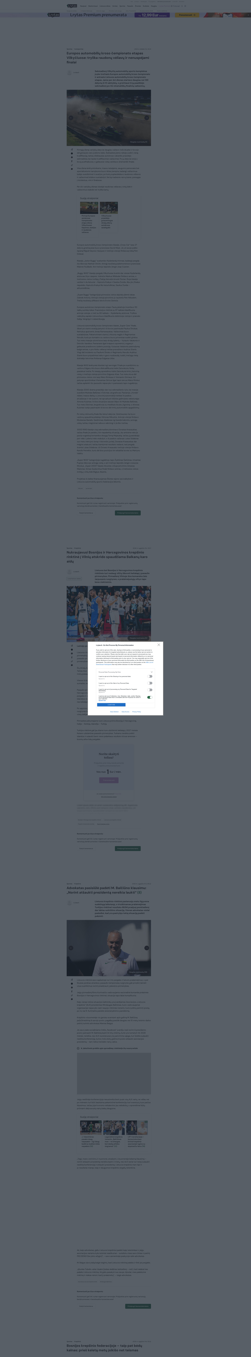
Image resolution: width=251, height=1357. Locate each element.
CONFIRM (111, 705)
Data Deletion (114, 711)
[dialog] (125, 678)
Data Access (125, 711)
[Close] (159, 645)
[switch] (149, 676)
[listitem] (125, 672)
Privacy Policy (136, 711)
